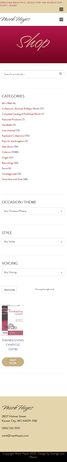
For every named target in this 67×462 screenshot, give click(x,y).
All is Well (7, 103)
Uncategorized (9, 174)
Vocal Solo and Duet (12, 179)
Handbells (7, 125)
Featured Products (11, 119)
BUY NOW (13, 361)
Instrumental (8, 130)
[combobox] (33, 211)
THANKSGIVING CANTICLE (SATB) (13, 344)
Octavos (6, 152)
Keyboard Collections (13, 136)
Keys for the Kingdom (13, 141)
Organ (5, 158)
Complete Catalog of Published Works (21, 114)
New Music (7, 147)
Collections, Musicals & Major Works (20, 109)
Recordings (7, 163)
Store (4, 168)
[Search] (60, 73)
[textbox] (33, 211)
